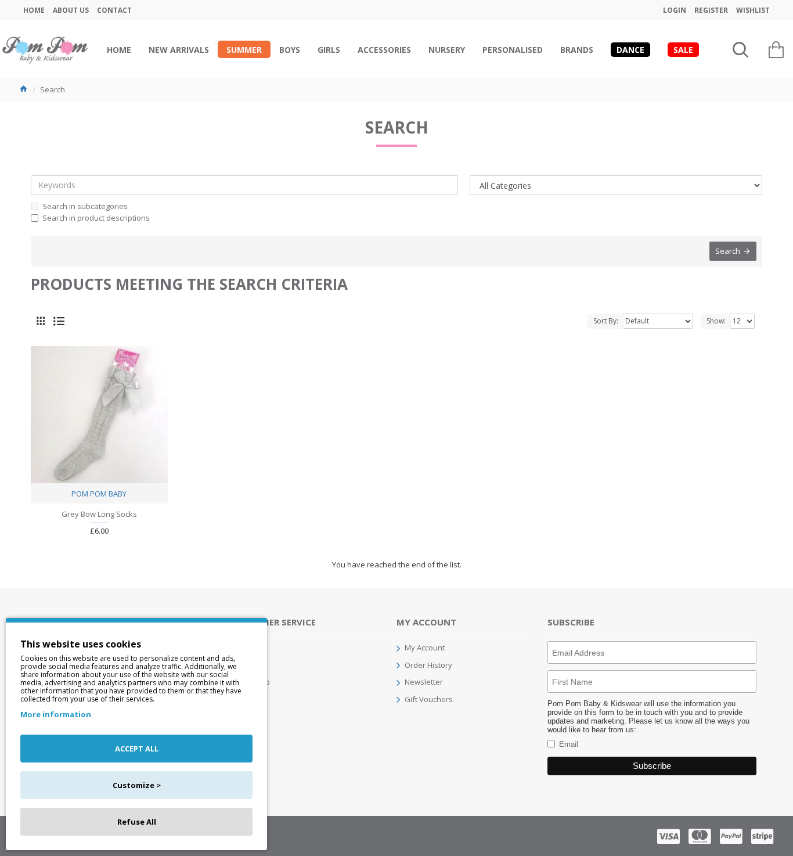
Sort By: (605, 321)
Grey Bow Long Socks (99, 514)
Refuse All (136, 822)
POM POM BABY (99, 493)
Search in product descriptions (96, 218)
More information (55, 714)
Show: (716, 321)
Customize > (137, 785)
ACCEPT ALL (136, 748)
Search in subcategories (85, 206)
